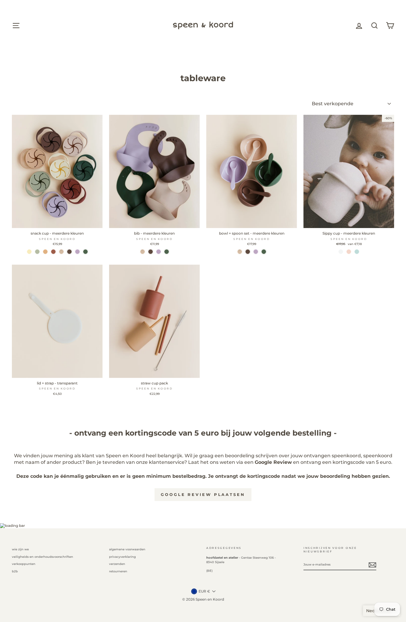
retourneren (118, 571)
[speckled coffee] (69, 252)
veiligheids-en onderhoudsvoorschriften (42, 557)
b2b (15, 571)
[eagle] (37, 252)
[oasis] (29, 252)
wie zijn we (20, 549)
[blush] (349, 252)
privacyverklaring (122, 557)
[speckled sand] (61, 252)
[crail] (53, 252)
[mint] (357, 252)
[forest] (85, 252)
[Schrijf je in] (372, 564)
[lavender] (77, 252)
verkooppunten (23, 564)
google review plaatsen (203, 494)
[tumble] (45, 252)
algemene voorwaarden (127, 549)
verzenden (117, 564)
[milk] (341, 252)
